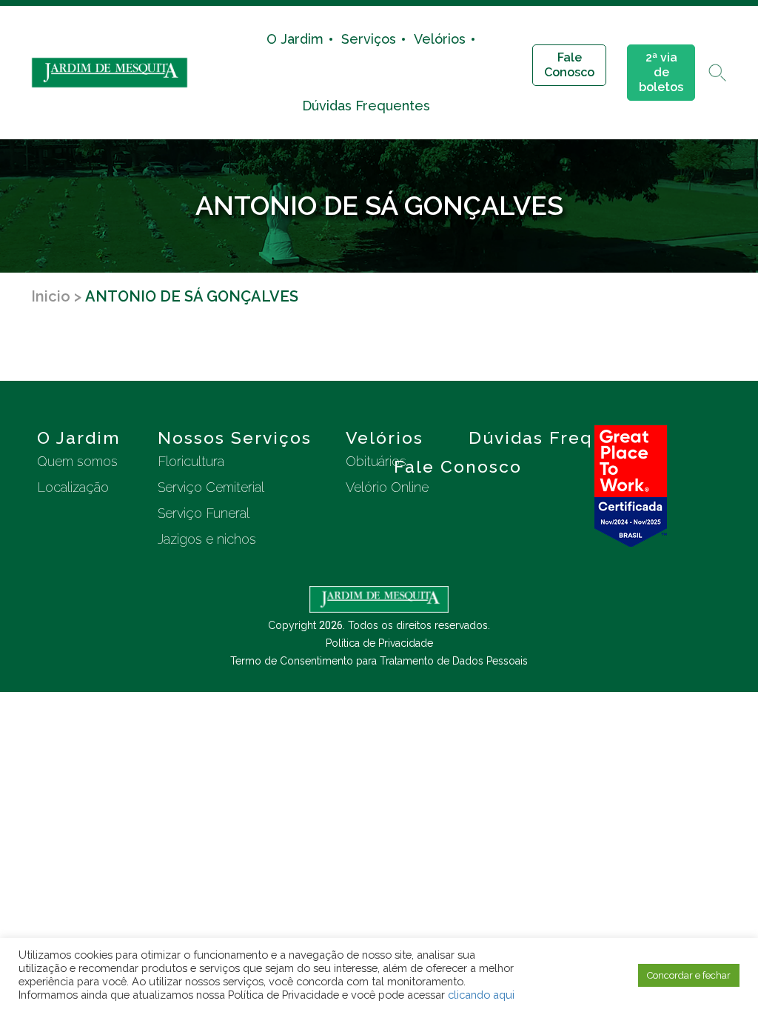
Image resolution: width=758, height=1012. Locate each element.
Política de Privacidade (379, 643)
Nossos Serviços (235, 437)
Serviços (368, 39)
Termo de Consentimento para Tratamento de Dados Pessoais (379, 661)
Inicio (50, 296)
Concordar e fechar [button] (689, 975)
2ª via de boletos (661, 72)
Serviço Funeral (203, 513)
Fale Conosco (569, 64)
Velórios (440, 39)
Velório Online (387, 487)
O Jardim (294, 39)
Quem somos (77, 461)
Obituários (376, 461)
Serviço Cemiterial (211, 487)
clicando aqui (481, 994)
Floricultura (191, 461)
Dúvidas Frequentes (366, 105)
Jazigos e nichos (207, 539)
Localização (73, 487)
